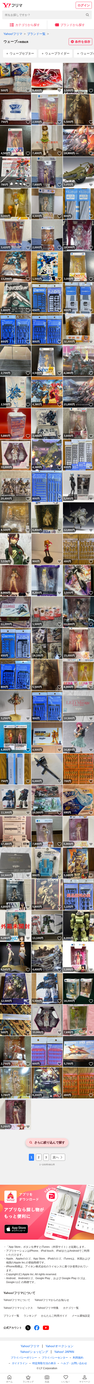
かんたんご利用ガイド (54, 1315)
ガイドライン (20, 1363)
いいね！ (28, 91)
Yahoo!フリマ (12, 34)
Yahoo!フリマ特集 (48, 1307)
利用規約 (78, 1357)
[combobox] (47, 14)
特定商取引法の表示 (44, 1363)
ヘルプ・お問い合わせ (74, 1363)
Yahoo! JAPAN (64, 1351)
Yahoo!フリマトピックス (18, 1307)
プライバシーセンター (55, 1357)
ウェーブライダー (57, 53)
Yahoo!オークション (59, 1346)
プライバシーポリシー (24, 1357)
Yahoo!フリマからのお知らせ (52, 1300)
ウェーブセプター (22, 53)
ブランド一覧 (36, 34)
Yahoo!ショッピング (34, 1351)
